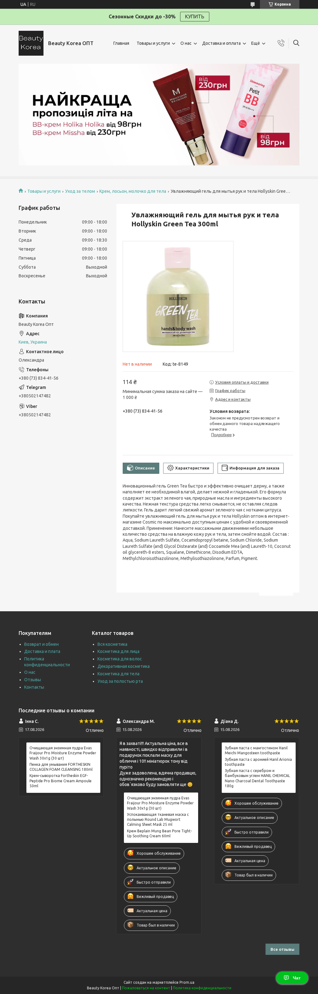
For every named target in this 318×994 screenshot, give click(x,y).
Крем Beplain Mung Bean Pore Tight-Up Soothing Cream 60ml (159, 833)
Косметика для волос (120, 658)
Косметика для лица (118, 651)
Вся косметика (112, 644)
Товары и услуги (153, 43)
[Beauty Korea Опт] (31, 43)
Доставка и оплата (221, 43)
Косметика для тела (118, 673)
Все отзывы (282, 949)
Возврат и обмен (41, 644)
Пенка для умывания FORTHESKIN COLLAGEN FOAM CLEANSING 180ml (61, 766)
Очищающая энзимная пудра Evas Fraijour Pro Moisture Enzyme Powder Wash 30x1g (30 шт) (63, 753)
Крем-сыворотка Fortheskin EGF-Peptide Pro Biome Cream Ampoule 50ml (61, 781)
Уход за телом (80, 191)
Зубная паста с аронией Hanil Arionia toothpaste (258, 761)
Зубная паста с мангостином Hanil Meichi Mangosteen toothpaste (256, 750)
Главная (121, 43)
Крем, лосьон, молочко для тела (132, 191)
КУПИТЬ (194, 16)
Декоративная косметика (124, 666)
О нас (186, 43)
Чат (297, 977)
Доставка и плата (42, 651)
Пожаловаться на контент (146, 988)
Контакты (34, 687)
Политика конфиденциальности (202, 988)
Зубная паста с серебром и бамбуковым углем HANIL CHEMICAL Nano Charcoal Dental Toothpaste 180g (257, 778)
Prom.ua (186, 982)
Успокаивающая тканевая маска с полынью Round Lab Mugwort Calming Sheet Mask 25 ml (158, 819)
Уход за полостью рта (120, 681)
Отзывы (32, 679)
